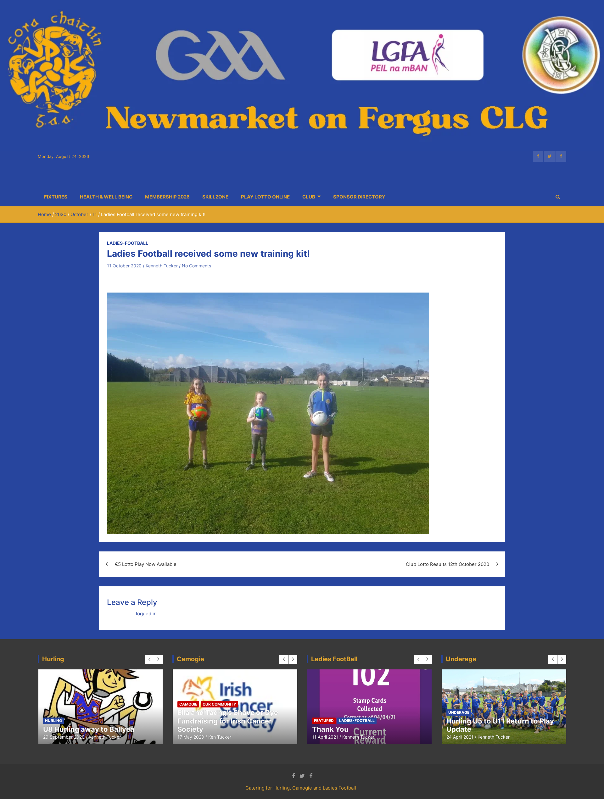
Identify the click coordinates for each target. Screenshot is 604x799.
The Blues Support (468, 720)
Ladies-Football (127, 243)
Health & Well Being (106, 197)
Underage (504, 720)
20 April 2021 (459, 737)
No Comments (196, 265)
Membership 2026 (167, 197)
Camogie (54, 712)
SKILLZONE (215, 197)
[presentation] (149, 659)
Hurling (101, 712)
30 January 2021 (60, 737)
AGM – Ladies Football (349, 729)
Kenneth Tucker (162, 265)
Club (308, 197)
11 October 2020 (124, 265)
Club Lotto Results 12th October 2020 (447, 564)
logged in (146, 614)
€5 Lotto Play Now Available (145, 564)
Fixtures (55, 197)
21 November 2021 (331, 737)
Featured (78, 712)
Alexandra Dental (475, 729)
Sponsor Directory (359, 197)
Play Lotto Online (265, 197)
